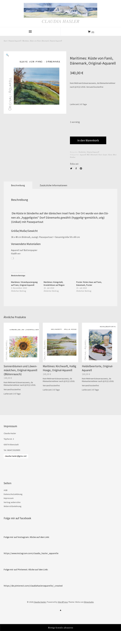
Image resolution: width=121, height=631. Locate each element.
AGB (5, 490)
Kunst (110, 154)
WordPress (63, 602)
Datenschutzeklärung (13, 494)
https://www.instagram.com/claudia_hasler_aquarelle (31, 553)
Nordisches (82, 152)
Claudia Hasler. (40, 602)
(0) (92, 32)
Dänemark (94, 154)
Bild (88, 154)
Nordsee (72, 157)
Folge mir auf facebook (17, 518)
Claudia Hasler (60, 21)
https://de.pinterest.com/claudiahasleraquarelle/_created (33, 585)
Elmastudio (89, 602)
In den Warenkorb (88, 140)
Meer (114, 154)
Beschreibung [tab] (18, 185)
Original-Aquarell (15, 41)
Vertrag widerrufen (12, 502)
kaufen (105, 154)
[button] (7, 55)
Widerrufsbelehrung (12, 506)
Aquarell (83, 154)
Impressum (9, 498)
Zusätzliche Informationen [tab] (53, 185)
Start (5, 41)
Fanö (100, 154)
